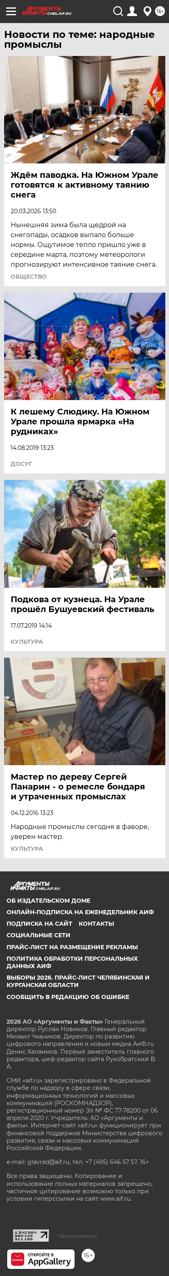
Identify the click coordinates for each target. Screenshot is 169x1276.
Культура (27, 642)
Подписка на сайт (39, 923)
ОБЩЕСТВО (29, 276)
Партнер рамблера (77, 1236)
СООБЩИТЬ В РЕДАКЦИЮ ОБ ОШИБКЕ (68, 997)
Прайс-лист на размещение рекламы (72, 947)
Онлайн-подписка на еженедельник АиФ (80, 912)
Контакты (96, 923)
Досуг (21, 464)
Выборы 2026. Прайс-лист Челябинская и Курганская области (78, 981)
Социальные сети (39, 935)
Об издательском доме (48, 900)
